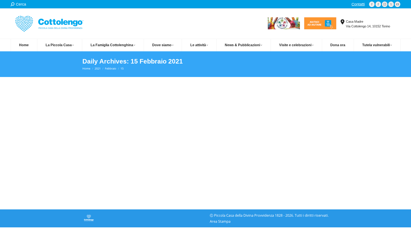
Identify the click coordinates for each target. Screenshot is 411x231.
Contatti (358, 4)
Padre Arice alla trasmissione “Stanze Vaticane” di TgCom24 (143, 163)
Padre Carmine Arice (104, 171)
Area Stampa (220, 221)
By (138, 171)
